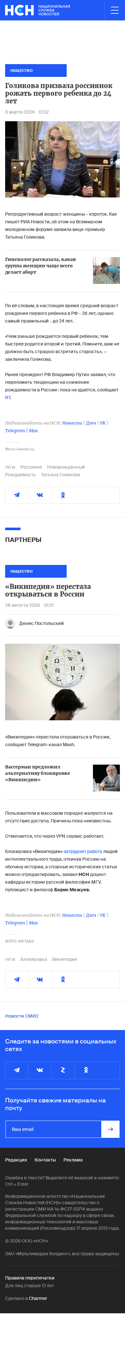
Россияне (31, 467)
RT (7, 397)
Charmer (38, 1298)
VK (103, 423)
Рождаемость (20, 475)
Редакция (16, 1160)
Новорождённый (66, 467)
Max (33, 431)
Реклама (73, 1160)
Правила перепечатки (29, 1278)
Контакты (45, 1160)
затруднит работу (82, 851)
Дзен (91, 423)
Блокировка (34, 959)
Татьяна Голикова (60, 475)
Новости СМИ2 (21, 1016)
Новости (72, 423)
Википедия (64, 959)
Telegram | (17, 431)
